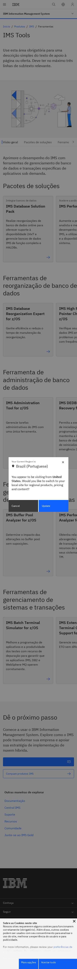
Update (46, 506)
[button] (74, 921)
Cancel (16, 506)
